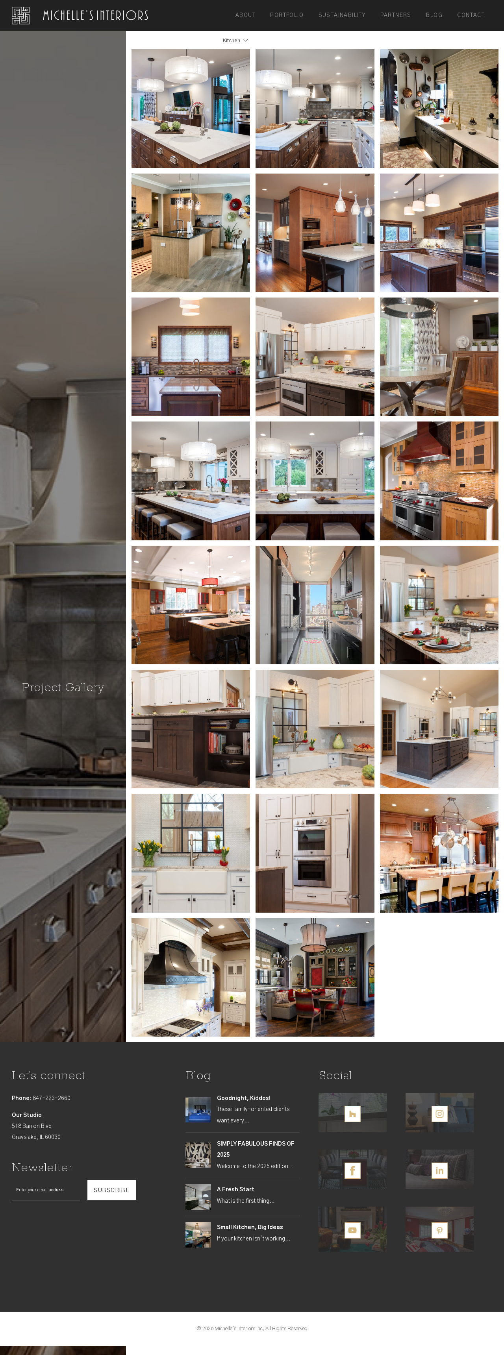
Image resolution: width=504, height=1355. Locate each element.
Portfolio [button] (287, 15)
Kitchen (231, 40)
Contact (471, 15)
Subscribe (112, 1190)
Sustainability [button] (342, 15)
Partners (395, 15)
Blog (434, 15)
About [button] (245, 15)
